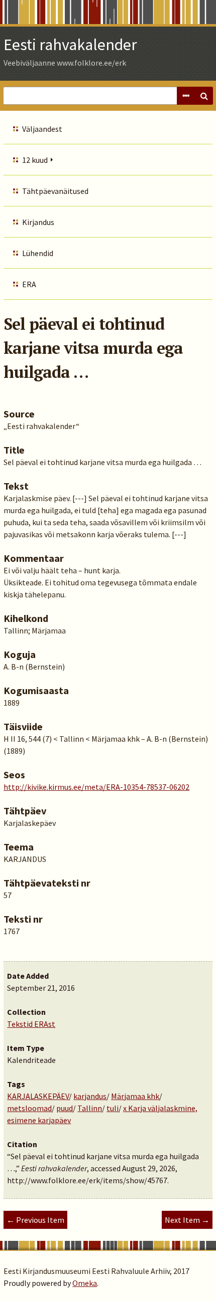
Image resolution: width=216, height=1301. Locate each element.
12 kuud (35, 160)
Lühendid (37, 253)
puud (64, 1108)
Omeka (84, 1283)
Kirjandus (38, 222)
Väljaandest (42, 129)
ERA (29, 284)
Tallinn (89, 1108)
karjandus (89, 1096)
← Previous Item (35, 1220)
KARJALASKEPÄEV (38, 1096)
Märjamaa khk (135, 1096)
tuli (112, 1108)
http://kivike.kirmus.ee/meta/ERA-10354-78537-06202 (96, 787)
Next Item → (187, 1220)
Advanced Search (186, 96)
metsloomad (29, 1108)
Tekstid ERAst (31, 1024)
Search (204, 96)
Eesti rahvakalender (70, 45)
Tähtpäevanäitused (55, 191)
